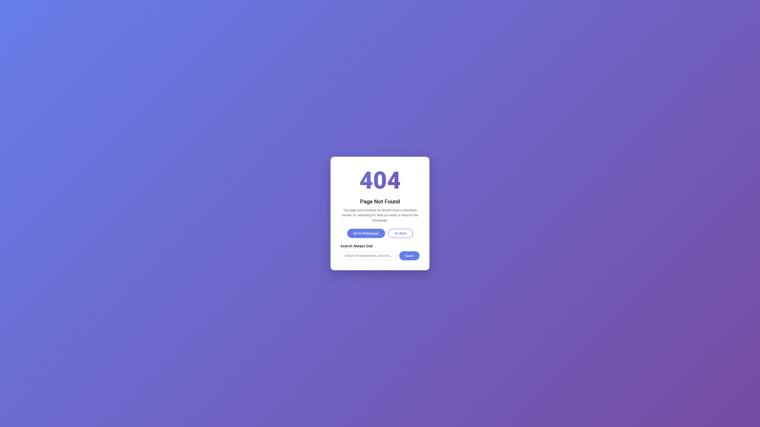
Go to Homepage (366, 233)
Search (409, 255)
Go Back (400, 233)
